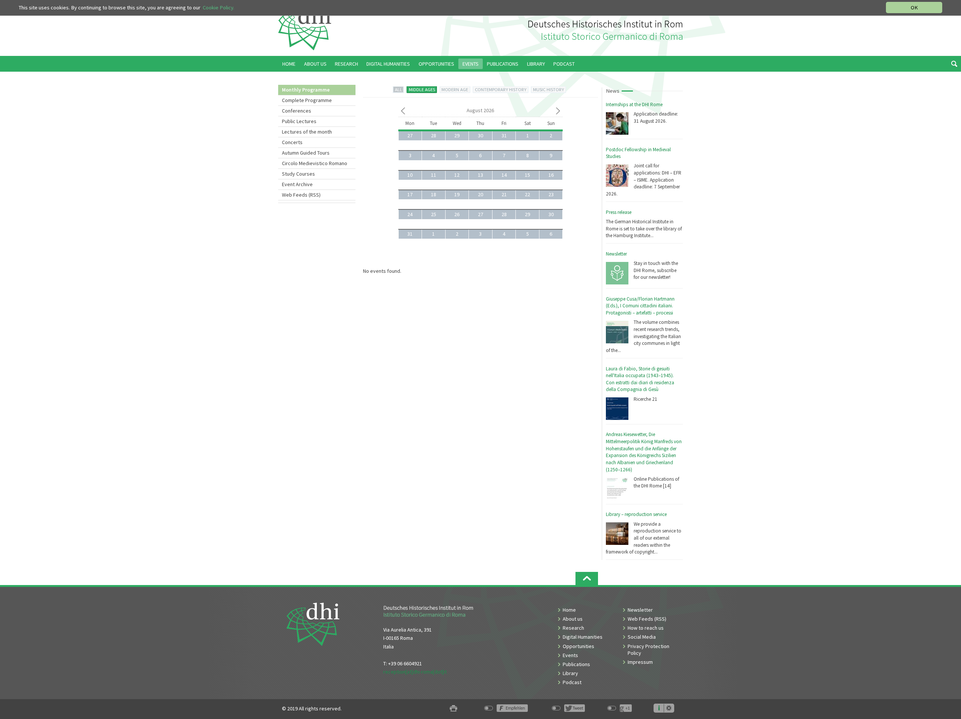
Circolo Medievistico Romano (314, 163)
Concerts (292, 142)
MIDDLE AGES (422, 89)
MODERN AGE (454, 89)
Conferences (296, 110)
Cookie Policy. (218, 7)
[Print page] (453, 708)
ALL (398, 89)
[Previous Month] (403, 112)
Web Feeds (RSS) (301, 194)
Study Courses (298, 173)
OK (914, 7)
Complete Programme (307, 100)
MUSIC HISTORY (548, 89)
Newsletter (616, 254)
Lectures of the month (307, 131)
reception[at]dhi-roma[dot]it (415, 671)
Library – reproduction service (636, 514)
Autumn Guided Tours (306, 152)
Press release (618, 212)
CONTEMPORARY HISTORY (500, 89)
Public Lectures (299, 121)
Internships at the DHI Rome (634, 104)
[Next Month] (558, 112)
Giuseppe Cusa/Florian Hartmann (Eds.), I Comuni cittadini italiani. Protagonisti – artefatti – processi (640, 306)
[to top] (586, 578)
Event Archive (297, 184)
